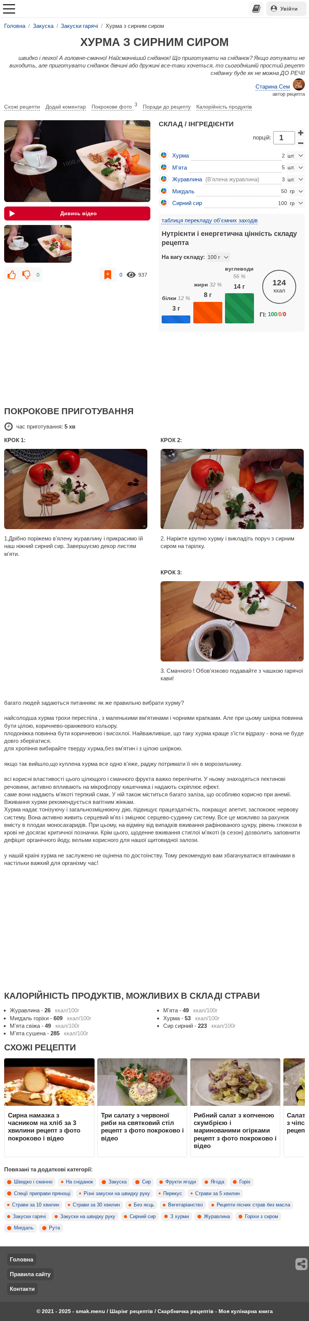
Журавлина (217, 1216)
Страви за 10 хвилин (35, 1205)
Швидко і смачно (33, 1182)
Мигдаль (24, 1228)
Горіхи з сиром (261, 1216)
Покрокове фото (114, 106)
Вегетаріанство (185, 1205)
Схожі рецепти (22, 107)
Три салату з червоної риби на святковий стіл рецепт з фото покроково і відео (142, 1127)
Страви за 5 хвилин (217, 1193)
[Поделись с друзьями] (302, 1264)
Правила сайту (30, 1274)
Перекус (172, 1193)
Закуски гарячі (29, 1216)
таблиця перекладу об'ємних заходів (210, 220)
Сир (146, 1182)
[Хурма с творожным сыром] (37, 244)
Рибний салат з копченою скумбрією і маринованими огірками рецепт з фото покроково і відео (235, 1130)
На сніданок (79, 1182)
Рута (54, 1228)
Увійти (289, 9)
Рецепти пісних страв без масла (253, 1205)
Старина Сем (272, 86)
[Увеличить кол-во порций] (301, 132)
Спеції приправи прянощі (42, 1193)
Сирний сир (143, 1216)
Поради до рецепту (167, 107)
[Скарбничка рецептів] (256, 8)
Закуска (118, 1182)
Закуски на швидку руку (87, 1216)
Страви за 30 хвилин (96, 1205)
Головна (21, 1259)
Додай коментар (66, 107)
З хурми (179, 1216)
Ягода (217, 1182)
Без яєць (144, 1205)
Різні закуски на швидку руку (117, 1193)
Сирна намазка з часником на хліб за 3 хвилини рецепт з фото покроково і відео (44, 1127)
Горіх (245, 1182)
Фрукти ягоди (180, 1182)
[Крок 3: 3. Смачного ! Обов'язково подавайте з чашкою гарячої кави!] (233, 621)
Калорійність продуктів (224, 107)
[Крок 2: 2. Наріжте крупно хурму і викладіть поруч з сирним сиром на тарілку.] (233, 489)
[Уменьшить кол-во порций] (301, 142)
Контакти (22, 1289)
